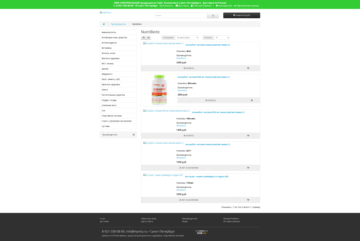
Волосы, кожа (108, 53)
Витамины (107, 48)
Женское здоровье (111, 58)
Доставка (104, 221)
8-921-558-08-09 (113, 231)
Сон (103, 110)
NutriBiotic (181, 58)
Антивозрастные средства (114, 37)
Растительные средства (113, 94)
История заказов (231, 221)
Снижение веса (109, 105)
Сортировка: (168, 37)
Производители (189, 218)
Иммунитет (107, 74)
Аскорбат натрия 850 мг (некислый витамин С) (203, 76)
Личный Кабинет (231, 218)
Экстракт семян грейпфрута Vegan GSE (206, 176)
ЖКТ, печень (108, 63)
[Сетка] (148, 38)
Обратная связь (149, 218)
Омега (105, 89)
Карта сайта (147, 221)
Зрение (105, 68)
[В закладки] (248, 68)
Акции (185, 221)
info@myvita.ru (137, 231)
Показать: (208, 37)
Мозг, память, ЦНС (111, 79)
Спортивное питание (112, 115)
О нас (102, 218)
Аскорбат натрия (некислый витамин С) (207, 44)
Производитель (118, 24)
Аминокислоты (109, 32)
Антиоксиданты (109, 42)
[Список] (143, 38)
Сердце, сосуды (109, 100)
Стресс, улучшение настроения (116, 121)
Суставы (106, 126)
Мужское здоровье (111, 84)
